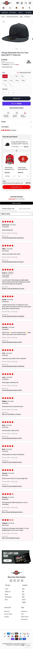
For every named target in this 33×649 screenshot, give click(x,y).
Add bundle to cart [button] (16, 187)
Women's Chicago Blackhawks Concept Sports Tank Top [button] (13, 288)
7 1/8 (16, 76)
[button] (26, 3)
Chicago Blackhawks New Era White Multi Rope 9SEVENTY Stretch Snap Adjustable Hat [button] (13, 366)
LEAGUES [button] (4, 12)
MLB (23, 589)
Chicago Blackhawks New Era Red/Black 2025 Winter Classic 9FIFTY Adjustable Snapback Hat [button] (13, 316)
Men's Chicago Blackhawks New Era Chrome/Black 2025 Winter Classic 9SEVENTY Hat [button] (12, 512)
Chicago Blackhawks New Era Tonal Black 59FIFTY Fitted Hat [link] (19, 142)
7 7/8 (5, 85)
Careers (6, 616)
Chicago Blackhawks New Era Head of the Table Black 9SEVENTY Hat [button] (13, 262)
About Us (6, 611)
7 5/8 (16, 80)
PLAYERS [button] (12, 12)
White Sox (8, 591)
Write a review (16, 203)
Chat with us (24, 619)
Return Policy (24, 616)
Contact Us (24, 611)
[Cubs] (3, 8)
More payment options (16, 108)
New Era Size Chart (25, 72)
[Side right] (20, 49)
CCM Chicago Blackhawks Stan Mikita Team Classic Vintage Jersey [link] (22, 168)
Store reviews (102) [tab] (24, 208)
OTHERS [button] (28, 12)
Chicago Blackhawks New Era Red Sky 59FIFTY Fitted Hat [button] (13, 238)
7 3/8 (5, 80)
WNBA (24, 602)
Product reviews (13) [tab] (8, 208)
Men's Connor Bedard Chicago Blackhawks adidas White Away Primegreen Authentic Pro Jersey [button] (11, 538)
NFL (23, 591)
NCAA (23, 599)
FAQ (22, 614)
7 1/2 (11, 80)
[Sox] (29, 8)
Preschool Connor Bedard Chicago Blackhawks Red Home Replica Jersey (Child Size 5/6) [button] (13, 462)
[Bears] (10, 8)
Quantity (5, 89)
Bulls (6, 599)
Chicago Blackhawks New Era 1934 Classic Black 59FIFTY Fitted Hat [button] (12, 342)
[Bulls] (23, 8)
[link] (7, 144)
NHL (23, 594)
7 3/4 (23, 80)
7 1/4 (22, 76)
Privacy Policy (8, 614)
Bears (6, 594)
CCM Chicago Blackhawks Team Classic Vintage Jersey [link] (10, 168)
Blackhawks (8, 597)
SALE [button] (20, 12)
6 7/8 (5, 76)
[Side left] (12, 49)
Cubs (6, 589)
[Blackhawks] (16, 8)
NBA (23, 597)
